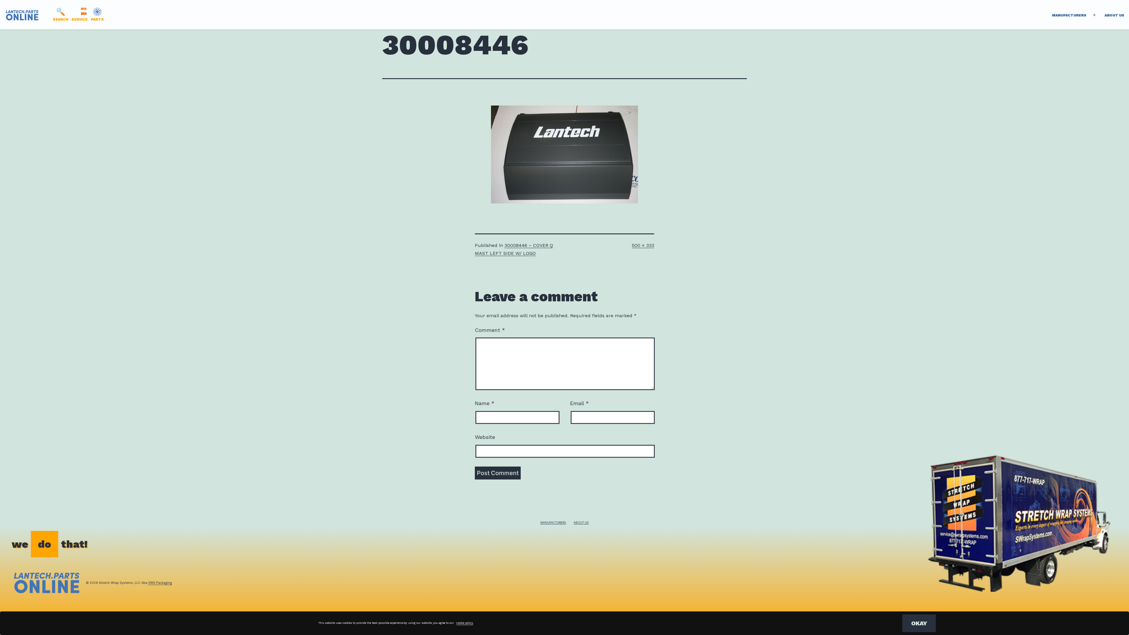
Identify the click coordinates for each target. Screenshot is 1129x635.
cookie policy (464, 622)
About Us (1114, 15)
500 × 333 (643, 245)
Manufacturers (1069, 15)
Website (485, 437)
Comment (490, 330)
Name (485, 403)
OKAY (919, 623)
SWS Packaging (160, 583)
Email (579, 403)
